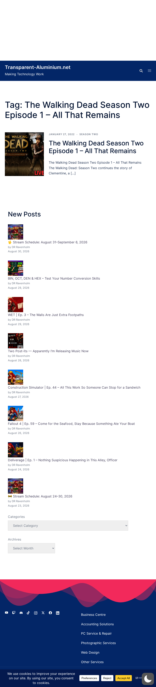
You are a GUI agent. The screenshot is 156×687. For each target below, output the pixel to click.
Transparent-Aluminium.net (37, 67)
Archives (14, 539)
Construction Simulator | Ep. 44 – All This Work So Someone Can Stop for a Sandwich (74, 387)
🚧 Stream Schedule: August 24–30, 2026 (40, 496)
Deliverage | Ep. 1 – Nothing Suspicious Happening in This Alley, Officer (62, 460)
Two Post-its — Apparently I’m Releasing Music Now (48, 351)
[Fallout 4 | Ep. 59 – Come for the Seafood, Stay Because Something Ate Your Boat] (15, 413)
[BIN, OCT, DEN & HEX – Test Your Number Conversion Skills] (15, 268)
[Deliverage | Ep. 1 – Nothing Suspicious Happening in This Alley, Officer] (15, 449)
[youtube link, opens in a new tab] (6, 613)
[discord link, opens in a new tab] (21, 613)
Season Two (88, 134)
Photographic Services (98, 643)
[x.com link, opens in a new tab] (43, 613)
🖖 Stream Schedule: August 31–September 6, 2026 (47, 242)
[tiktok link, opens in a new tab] (28, 613)
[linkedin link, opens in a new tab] (57, 613)
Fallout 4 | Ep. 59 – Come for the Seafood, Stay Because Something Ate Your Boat (71, 424)
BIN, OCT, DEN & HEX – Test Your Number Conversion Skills (54, 278)
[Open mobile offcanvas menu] (149, 71)
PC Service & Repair (96, 633)
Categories (16, 517)
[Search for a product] (141, 70)
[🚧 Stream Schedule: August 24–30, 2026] (15, 486)
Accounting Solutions (97, 624)
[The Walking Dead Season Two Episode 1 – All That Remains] (24, 154)
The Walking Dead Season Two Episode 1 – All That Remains (96, 147)
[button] (148, 679)
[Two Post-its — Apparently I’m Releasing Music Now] (15, 340)
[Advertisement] (78, 30)
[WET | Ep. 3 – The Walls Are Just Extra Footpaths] (15, 304)
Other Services (92, 662)
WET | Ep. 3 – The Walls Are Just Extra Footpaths (46, 315)
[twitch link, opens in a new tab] (13, 613)
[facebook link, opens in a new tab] (50, 613)
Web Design (90, 652)
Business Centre (93, 615)
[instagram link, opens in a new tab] (35, 613)
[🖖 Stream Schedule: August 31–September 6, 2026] (15, 232)
